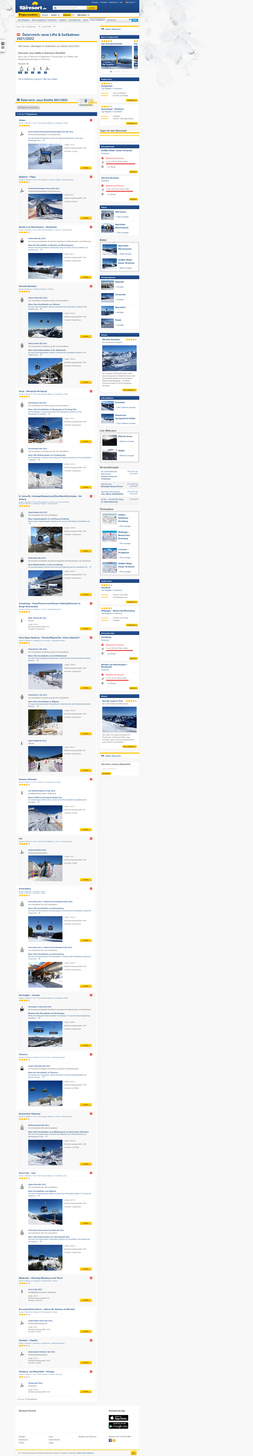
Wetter (85, 20)
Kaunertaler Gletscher (30, 1114)
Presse (21, 1443)
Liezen (44, 609)
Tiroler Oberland (67, 230)
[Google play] (118, 1428)
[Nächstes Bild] (136, 57)
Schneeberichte (75, 20)
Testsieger (95, 2)
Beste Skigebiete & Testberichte (44, 20)
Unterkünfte (111, 20)
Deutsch (131, 2)
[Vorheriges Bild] (103, 57)
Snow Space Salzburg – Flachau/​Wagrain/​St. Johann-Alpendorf (49, 638)
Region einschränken (29, 107)
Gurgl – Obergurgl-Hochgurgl (33, 391)
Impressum (23, 1440)
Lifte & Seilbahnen (97, 20)
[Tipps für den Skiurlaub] (133, 20)
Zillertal (58, 179)
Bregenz (43, 503)
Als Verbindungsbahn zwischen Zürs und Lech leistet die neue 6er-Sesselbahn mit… (58, 567)
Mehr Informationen (85, 1453)
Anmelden (106, 773)
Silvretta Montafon (28, 286)
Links (51, 1437)
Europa (21, 123)
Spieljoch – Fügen (27, 177)
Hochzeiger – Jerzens (29, 995)
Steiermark (36, 609)
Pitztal (66, 998)
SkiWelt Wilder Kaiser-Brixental (116, 151)
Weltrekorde (113, 2)
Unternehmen (54, 1440)
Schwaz (52, 179)
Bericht (132, 172)
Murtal (43, 891)
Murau (43, 893)
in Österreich (117, 89)
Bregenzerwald (52, 503)
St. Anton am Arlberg (62, 502)
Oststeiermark (46, 1343)
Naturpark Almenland (58, 1343)
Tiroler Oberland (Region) (45, 123)
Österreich (28, 123)
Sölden (22, 120)
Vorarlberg (36, 289)
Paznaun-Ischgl (66, 841)
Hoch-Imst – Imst (27, 1173)
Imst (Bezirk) (58, 123)
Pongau (47, 640)
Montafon (51, 289)
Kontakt (22, 1437)
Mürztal (55, 1281)
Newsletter (103, 2)
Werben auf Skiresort (87, 1437)
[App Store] (118, 1421)
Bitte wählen (81, 15)
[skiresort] (32, 6)
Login (51, 1443)
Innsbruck (40, 782)
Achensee (59, 1374)
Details (85, 168)
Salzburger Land (38, 640)
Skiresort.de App (117, 1411)
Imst (65, 1175)
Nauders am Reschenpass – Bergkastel (38, 227)
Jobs (120, 2)
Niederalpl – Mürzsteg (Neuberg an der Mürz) (41, 1278)
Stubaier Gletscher (28, 779)
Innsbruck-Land (50, 782)
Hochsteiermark (46, 1281)
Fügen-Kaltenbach (68, 179)
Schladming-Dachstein (54, 609)
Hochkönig (106, 637)
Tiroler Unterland (43, 179)
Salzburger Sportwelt (58, 640)
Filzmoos (23, 1055)
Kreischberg (25, 889)
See (20, 839)
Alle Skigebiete (24, 20)
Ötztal (66, 123)
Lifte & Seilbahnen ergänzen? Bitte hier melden (37, 79)
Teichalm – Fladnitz (28, 1341)
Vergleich (62, 20)
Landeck (57, 230)
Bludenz (43, 289)
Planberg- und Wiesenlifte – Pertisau (36, 1372)
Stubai (59, 782)
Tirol (34, 123)
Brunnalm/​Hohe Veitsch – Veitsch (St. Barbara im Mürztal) (47, 1309)
